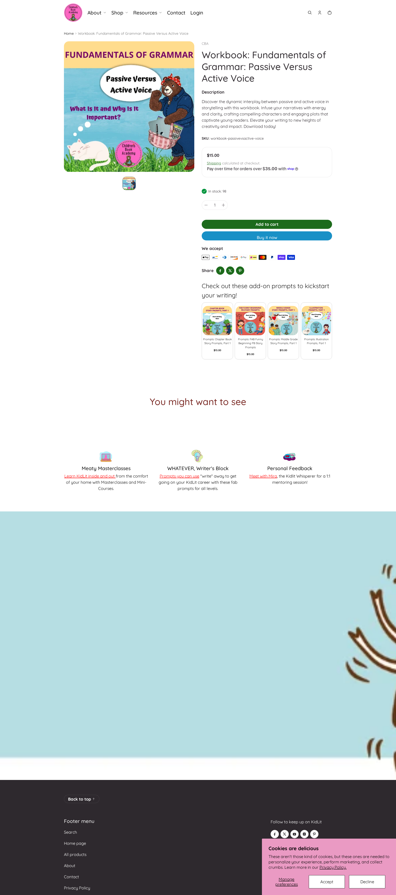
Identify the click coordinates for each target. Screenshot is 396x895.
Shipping (214, 163)
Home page (75, 843)
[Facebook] (275, 834)
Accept (326, 881)
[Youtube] (294, 834)
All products (75, 854)
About (69, 865)
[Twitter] (284, 834)
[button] (309, 12)
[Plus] (223, 205)
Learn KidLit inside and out (90, 476)
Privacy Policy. (332, 867)
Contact (71, 876)
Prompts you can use (179, 476)
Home (69, 33)
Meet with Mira (263, 476)
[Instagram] (304, 834)
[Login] (319, 12)
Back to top (79, 799)
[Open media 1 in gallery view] (129, 183)
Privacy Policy (77, 887)
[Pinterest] (314, 834)
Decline (367, 881)
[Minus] (206, 205)
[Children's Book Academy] (73, 12)
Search (70, 832)
